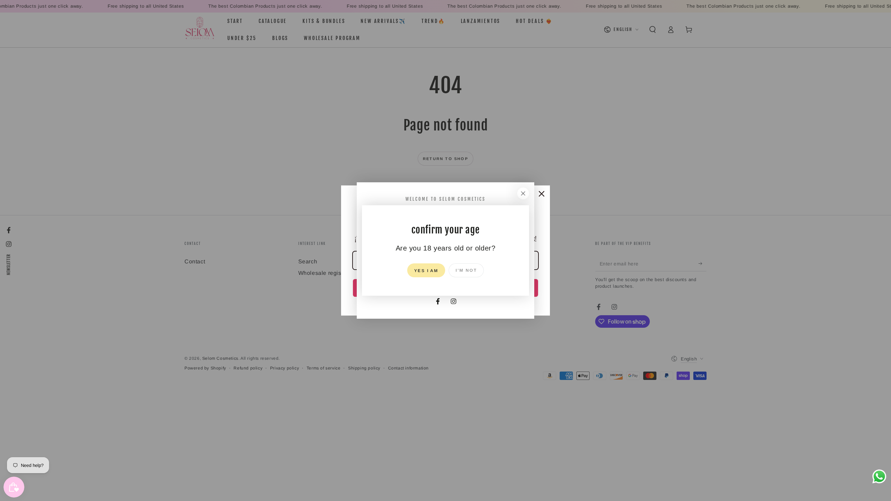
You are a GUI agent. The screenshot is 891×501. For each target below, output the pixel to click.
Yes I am (426, 270)
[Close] (523, 193)
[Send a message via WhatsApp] (879, 476)
